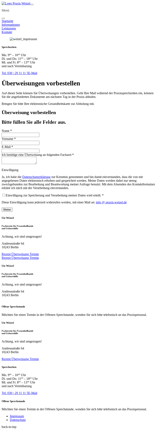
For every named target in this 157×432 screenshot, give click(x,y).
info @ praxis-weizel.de (111, 202)
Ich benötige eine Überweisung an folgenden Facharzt (38, 154)
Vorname (9, 139)
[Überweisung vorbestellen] (16, 3)
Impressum (17, 416)
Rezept (6, 254)
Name (7, 131)
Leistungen (9, 28)
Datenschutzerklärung (36, 177)
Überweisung (20, 254)
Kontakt (7, 32)
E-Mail (32, 73)
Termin (34, 254)
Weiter (7, 209)
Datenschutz (18, 420)
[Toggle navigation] (32, 4)
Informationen (11, 24)
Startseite (7, 21)
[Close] (3, 18)
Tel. (15, 73)
